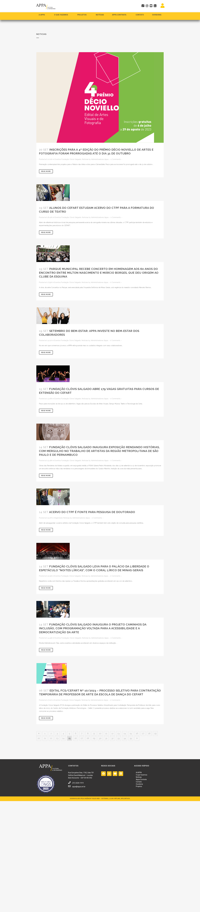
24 (63, 738)
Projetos (139, 786)
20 (39, 738)
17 (143, 733)
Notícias (100, 15)
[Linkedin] (121, 773)
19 (155, 733)
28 (88, 738)
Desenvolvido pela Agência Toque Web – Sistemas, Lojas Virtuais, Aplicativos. (100, 798)
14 (125, 733)
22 (51, 738)
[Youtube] (115, 773)
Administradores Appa (99, 159)
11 (106, 733)
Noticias (85, 159)
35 (131, 738)
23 (57, 738)
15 (131, 733)
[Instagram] (109, 773)
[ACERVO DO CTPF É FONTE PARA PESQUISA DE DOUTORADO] (100, 497)
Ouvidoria (139, 784)
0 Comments (116, 159)
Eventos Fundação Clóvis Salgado (68, 159)
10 (100, 733)
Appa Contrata (141, 779)
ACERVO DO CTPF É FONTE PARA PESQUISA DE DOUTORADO (92, 512)
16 (137, 733)
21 (45, 738)
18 (149, 733)
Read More (46, 171)
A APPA (42, 15)
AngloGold (58, 518)
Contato (140, 15)
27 (82, 738)
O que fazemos (61, 15)
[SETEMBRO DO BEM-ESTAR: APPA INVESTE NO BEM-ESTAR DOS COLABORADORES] (100, 315)
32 (112, 738)
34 (124, 738)
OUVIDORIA (156, 15)
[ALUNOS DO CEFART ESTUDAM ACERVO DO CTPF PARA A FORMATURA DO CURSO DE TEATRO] (100, 192)
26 (75, 738)
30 (100, 738)
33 (118, 738)
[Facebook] (103, 773)
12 (112, 733)
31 (106, 738)
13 (118, 733)
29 (94, 738)
